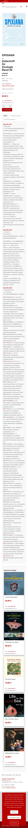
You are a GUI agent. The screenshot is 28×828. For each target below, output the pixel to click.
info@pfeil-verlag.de (11, 787)
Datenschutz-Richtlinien (16, 807)
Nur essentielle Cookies (14, 817)
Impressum (8, 825)
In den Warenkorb (7, 109)
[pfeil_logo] (9, 6)
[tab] (5, 115)
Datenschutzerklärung (15, 825)
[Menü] (21, 6)
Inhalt (5, 115)
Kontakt (3, 825)
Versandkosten (8, 100)
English (5, 3)
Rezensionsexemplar (9, 119)
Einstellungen (14, 822)
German (6, 1)
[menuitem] (21, 6)
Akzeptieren (14, 812)
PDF (4, 297)
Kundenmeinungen (15, 116)
